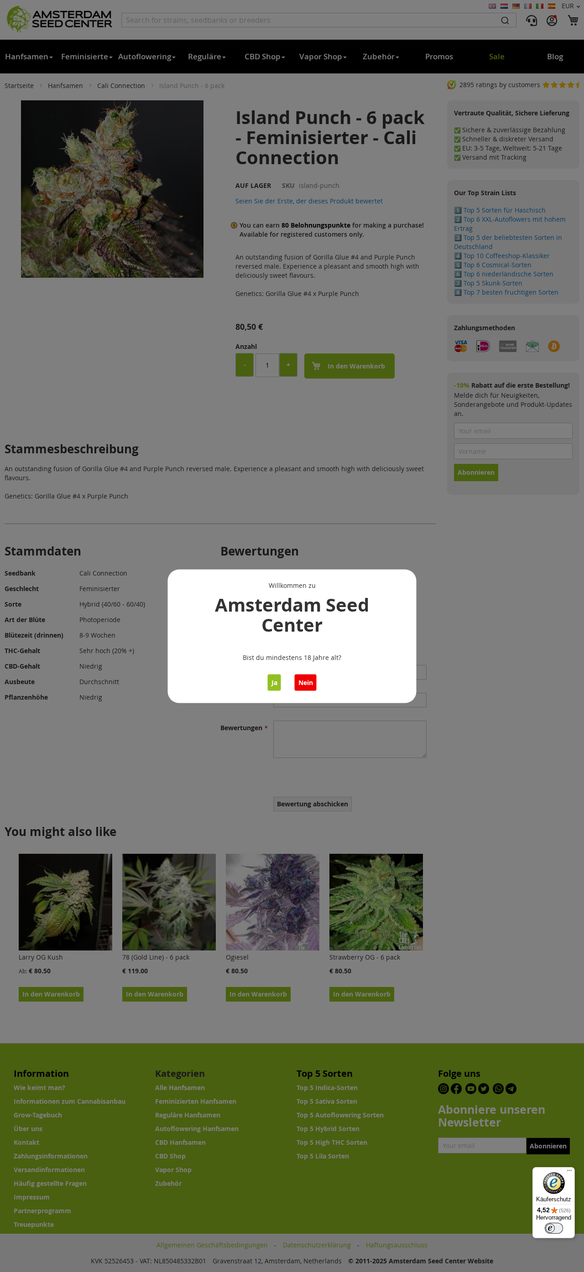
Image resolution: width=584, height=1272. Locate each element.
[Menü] (569, 1172)
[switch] (554, 1228)
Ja (274, 682)
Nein (305, 682)
